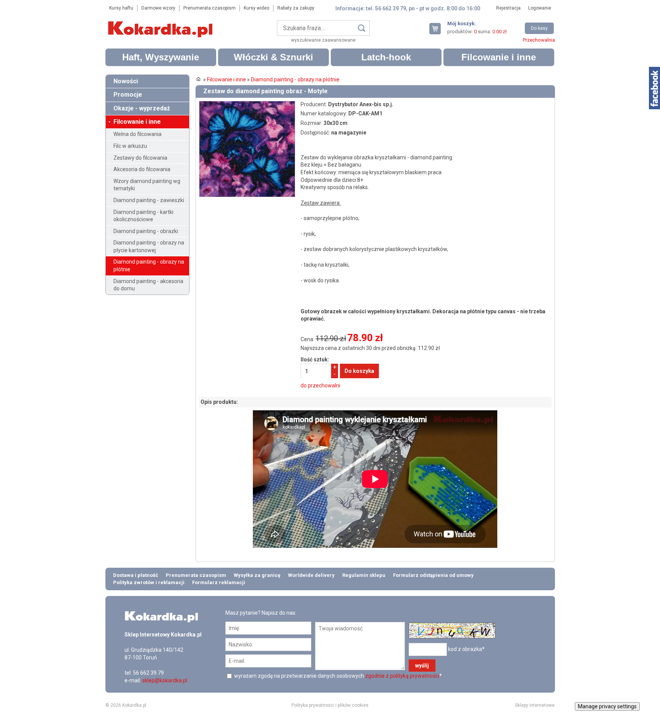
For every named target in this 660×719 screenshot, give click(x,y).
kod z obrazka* (466, 649)
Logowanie (539, 8)
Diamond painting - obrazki (145, 231)
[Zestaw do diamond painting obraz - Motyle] (247, 104)
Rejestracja (508, 8)
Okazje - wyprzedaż (141, 108)
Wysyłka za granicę (257, 575)
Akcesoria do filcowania (141, 169)
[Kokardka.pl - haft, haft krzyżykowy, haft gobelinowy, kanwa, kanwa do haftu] (161, 24)
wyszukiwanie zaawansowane (323, 40)
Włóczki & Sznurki (273, 57)
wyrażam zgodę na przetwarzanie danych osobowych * (337, 676)
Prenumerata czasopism (209, 8)
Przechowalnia (539, 40)
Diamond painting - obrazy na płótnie (148, 265)
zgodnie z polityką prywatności (402, 676)
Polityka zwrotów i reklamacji (148, 582)
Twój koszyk (438, 28)
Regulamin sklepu (363, 575)
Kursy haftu (121, 8)
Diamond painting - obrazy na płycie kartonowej (148, 246)
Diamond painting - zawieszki (148, 200)
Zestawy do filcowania (140, 158)
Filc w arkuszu (130, 146)
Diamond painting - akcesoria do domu (148, 285)
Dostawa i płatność (135, 575)
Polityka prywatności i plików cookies (330, 705)
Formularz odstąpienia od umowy (433, 575)
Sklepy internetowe (535, 705)
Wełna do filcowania (137, 134)
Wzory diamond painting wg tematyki (146, 185)
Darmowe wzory (158, 8)
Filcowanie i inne (498, 57)
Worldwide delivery (311, 575)
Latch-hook (386, 57)
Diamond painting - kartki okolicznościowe (143, 216)
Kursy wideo (256, 8)
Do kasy (539, 28)
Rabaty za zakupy (295, 8)
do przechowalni (320, 385)
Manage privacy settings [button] (607, 706)
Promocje (127, 94)
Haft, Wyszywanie (160, 57)
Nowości (125, 81)
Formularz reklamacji (218, 582)
